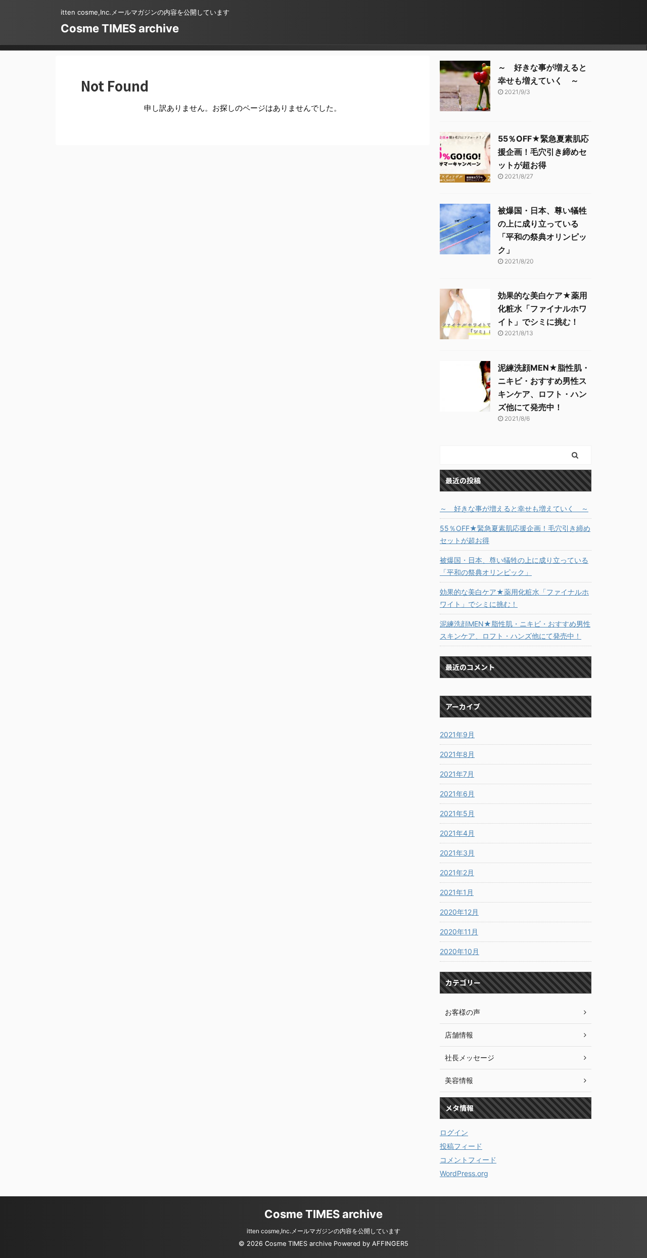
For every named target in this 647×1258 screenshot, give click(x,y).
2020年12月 (459, 912)
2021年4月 (457, 833)
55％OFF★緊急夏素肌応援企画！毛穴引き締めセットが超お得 (543, 151)
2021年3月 (457, 852)
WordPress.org (464, 1173)
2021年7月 (457, 774)
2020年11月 (459, 931)
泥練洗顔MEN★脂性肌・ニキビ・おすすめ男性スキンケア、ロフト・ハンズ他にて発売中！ (515, 629)
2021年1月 (457, 892)
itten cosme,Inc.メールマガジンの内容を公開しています (323, 1231)
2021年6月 (457, 793)
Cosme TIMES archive (120, 28)
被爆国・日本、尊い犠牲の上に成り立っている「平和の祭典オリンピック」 (514, 566)
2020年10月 (459, 951)
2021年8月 (457, 754)
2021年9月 (457, 734)
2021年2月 (457, 872)
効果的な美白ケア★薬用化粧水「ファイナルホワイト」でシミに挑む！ (542, 308)
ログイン (454, 1132)
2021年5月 (457, 813)
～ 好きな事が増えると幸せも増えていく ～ (514, 508)
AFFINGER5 (390, 1243)
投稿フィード (461, 1146)
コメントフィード (468, 1159)
